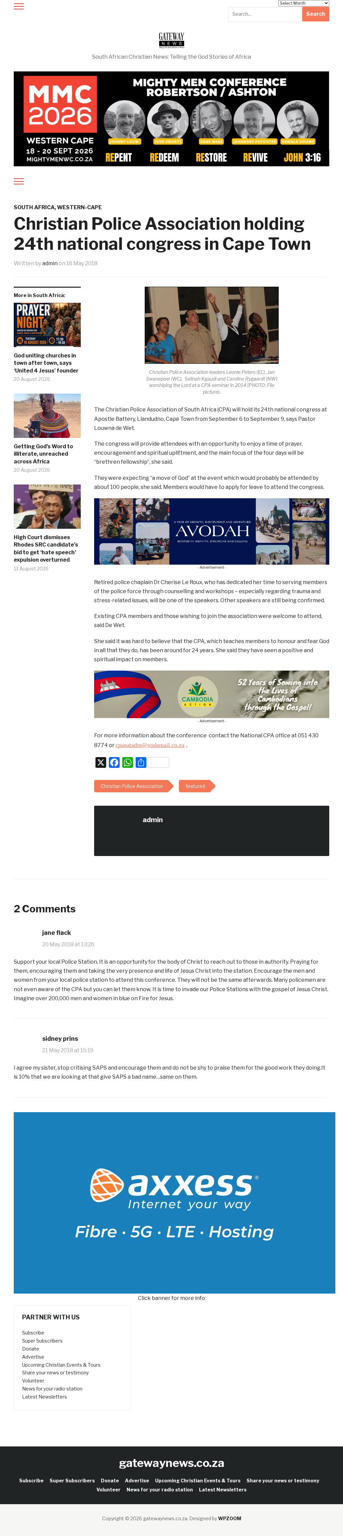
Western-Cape (79, 207)
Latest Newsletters (44, 1397)
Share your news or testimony (55, 1372)
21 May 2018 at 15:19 (67, 1050)
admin (50, 263)
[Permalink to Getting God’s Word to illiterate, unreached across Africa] (47, 418)
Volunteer (33, 1380)
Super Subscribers (42, 1341)
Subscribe (33, 1332)
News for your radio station (52, 1388)
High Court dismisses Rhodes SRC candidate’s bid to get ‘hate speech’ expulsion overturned (46, 548)
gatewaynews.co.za (171, 1463)
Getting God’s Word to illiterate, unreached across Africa (43, 454)
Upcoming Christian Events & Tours (61, 1365)
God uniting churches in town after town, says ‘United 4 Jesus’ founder (46, 363)
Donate (30, 1349)
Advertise (33, 1357)
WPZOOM (229, 1518)
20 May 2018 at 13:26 (68, 944)
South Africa (34, 207)
